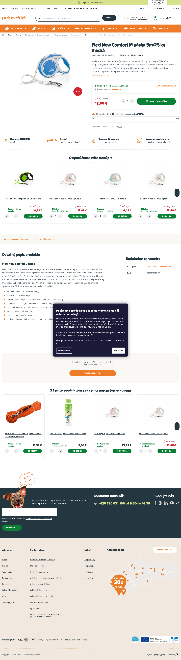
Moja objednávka (37, 566)
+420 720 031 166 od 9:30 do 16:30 (82, 8)
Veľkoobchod (52, 8)
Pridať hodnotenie (93, 373)
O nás (4, 560)
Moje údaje (89, 566)
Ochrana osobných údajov (40, 584)
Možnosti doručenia (168, 86)
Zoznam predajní (9, 578)
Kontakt (5, 584)
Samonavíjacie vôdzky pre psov (159, 267)
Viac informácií (98, 75)
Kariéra (5, 566)
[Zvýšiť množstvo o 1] (132, 101)
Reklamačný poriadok (39, 590)
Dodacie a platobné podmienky (42, 560)
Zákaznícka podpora (10, 590)
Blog (41, 8)
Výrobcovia (34, 608)
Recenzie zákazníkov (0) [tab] (45, 239)
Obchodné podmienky (39, 572)
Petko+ (4, 8)
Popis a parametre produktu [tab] (16, 239)
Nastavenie (64, 350)
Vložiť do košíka (159, 101)
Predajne (14, 8)
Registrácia (175, 8)
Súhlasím (118, 350)
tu (57, 343)
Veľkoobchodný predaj (39, 602)
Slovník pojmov (8, 602)
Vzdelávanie (7, 572)
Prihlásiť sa (12, 527)
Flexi (120, 126)
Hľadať (109, 17)
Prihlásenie (88, 572)
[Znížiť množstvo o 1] (123, 101)
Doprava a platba (29, 8)
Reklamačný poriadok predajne (42, 596)
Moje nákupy (89, 560)
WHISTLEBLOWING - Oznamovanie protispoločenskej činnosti (44, 615)
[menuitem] (15, 28)
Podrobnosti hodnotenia (131, 55)
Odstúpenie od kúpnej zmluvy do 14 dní (46, 578)
